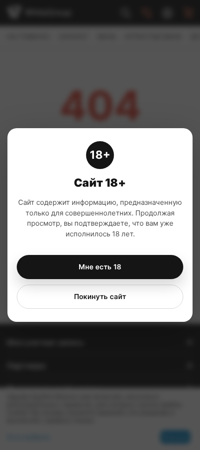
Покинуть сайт (100, 296)
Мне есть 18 (100, 266)
